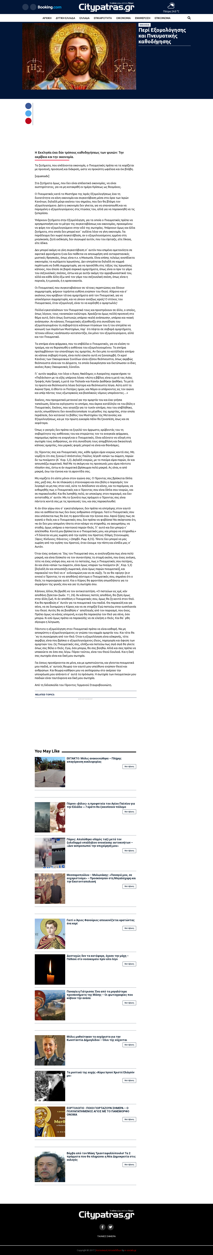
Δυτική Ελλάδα (65, 18)
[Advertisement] (85, 722)
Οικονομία (123, 18)
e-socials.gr (130, 1250)
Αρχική (47, 18)
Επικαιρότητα (103, 18)
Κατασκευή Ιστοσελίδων (108, 1250)
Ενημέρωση (142, 18)
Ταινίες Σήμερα (106, 1236)
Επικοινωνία (162, 18)
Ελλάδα (85, 18)
